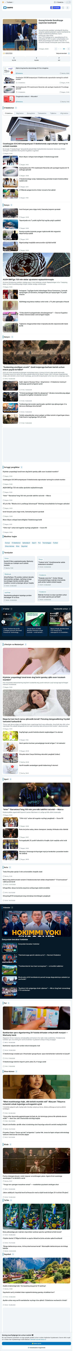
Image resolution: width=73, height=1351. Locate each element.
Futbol (55, 543)
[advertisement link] (55, 7)
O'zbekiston (16, 543)
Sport (34, 543)
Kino (17, 546)
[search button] (62, 7)
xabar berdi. (49, 35)
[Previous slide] (55, 48)
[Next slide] (67, 48)
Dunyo (7, 543)
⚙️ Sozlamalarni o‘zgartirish (36, 1347)
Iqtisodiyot (26, 543)
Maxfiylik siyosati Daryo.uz (38, 1339)
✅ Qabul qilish (36, 1343)
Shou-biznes (9, 546)
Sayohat (24, 546)
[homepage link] (8, 7)
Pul (39, 543)
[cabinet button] (67, 7)
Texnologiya (46, 543)
